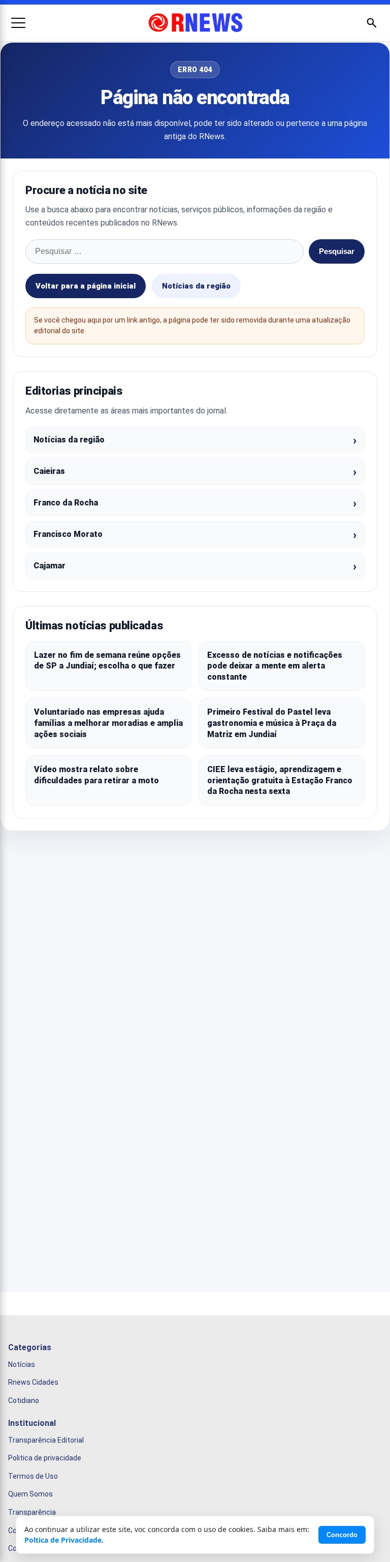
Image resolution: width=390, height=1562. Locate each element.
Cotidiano (23, 1400)
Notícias (21, 1364)
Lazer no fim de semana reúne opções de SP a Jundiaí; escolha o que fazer (107, 660)
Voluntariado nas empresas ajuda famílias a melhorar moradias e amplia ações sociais (108, 723)
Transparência (32, 1512)
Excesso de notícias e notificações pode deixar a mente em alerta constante (274, 666)
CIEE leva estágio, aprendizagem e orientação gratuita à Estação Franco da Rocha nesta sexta (279, 780)
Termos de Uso (33, 1476)
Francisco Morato (68, 534)
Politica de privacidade (44, 1458)
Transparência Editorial (46, 1440)
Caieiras (49, 471)
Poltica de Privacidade (63, 1540)
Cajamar (50, 565)
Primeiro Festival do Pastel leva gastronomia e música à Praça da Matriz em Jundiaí (271, 723)
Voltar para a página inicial (86, 286)
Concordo (342, 1535)
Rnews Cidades (33, 1382)
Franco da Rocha (66, 502)
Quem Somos (30, 1494)
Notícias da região (196, 286)
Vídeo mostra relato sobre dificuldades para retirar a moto (96, 774)
